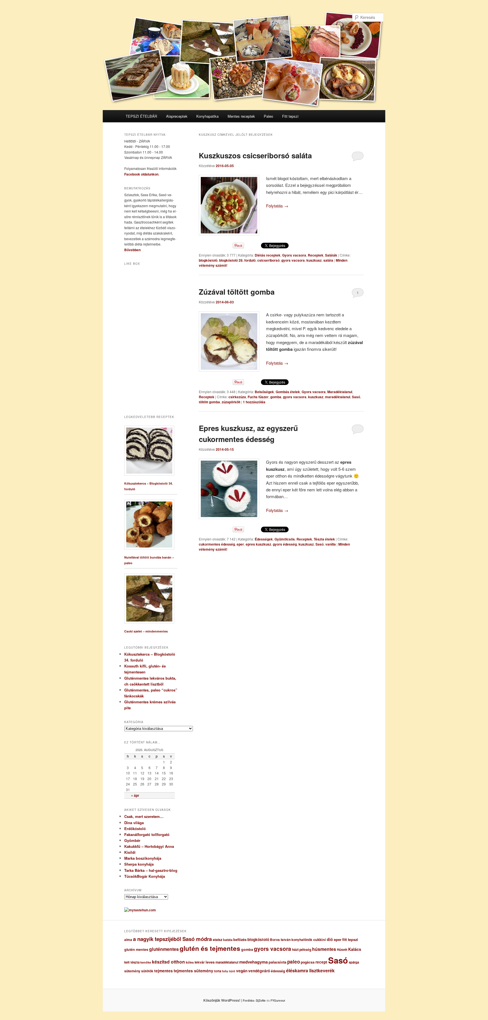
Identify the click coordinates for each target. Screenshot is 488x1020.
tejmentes (163, 970)
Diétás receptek (267, 255)
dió (330, 939)
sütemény (132, 970)
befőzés (240, 939)
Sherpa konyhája (139, 864)
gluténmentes (164, 949)
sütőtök (147, 971)
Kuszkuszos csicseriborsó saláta (255, 155)
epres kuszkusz (258, 544)
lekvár (200, 962)
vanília (330, 544)
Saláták (331, 255)
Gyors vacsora (294, 255)
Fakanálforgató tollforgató (146, 834)
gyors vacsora (293, 260)
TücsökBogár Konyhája (144, 876)
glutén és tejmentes (210, 948)
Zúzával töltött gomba (236, 291)
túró (232, 971)
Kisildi (130, 852)
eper (240, 544)
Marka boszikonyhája (142, 858)
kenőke (145, 962)
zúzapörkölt (231, 401)
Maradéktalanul (339, 391)
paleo (293, 961)
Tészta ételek (324, 539)
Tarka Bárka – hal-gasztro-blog (150, 870)
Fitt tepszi (290, 116)
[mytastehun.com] (140, 909)
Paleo (268, 116)
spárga (354, 962)
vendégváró (259, 970)
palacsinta (277, 962)
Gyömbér (132, 840)
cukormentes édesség (217, 544)
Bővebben (132, 249)
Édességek (264, 539)
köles (190, 962)
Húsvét (342, 949)
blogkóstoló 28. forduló (237, 260)
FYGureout (278, 1001)
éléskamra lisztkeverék (310, 970)
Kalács (354, 949)
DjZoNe (261, 1001)
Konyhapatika (207, 116)
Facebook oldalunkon (141, 174)
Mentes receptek (241, 116)
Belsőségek (264, 391)
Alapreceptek (177, 116)
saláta (328, 260)
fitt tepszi (350, 939)
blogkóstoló (208, 260)
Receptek (315, 255)
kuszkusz (314, 260)
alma (128, 939)
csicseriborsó (268, 260)
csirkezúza (237, 396)
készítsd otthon (168, 961)
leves (210, 962)
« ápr (135, 795)
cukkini (319, 939)
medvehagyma (253, 962)
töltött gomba (209, 401)
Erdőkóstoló (135, 828)
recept (321, 962)
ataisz (217, 939)
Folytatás (277, 206)
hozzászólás (254, 401)
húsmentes (324, 949)
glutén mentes (136, 949)
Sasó (356, 396)
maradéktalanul (337, 396)
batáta (227, 940)
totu (225, 971)
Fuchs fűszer (258, 396)
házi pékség (301, 949)
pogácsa (308, 962)
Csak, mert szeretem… (144, 816)
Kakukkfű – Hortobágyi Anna (149, 846)
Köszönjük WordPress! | (229, 1000)
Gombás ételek (288, 391)
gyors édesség (285, 544)
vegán (241, 970)
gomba (275, 396)
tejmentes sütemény (193, 970)
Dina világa (134, 822)
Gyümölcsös (284, 539)
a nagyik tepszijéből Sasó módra (172, 939)
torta (217, 971)
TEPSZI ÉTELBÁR (141, 116)
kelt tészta (132, 962)
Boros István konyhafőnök (291, 939)
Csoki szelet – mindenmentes (146, 631)
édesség (278, 970)
